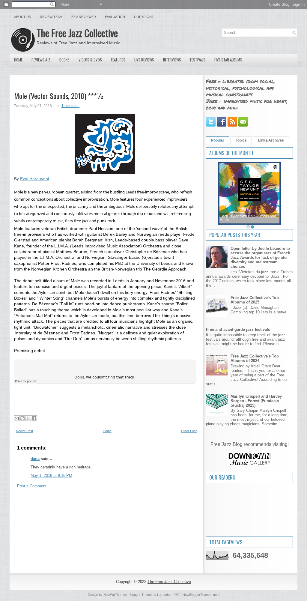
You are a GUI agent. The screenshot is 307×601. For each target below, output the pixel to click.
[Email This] (17, 418)
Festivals (197, 60)
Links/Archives (271, 140)
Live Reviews (144, 60)
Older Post (189, 431)
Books (64, 60)
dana (35, 458)
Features (118, 60)
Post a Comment (31, 486)
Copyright (144, 17)
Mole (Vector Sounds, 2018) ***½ (59, 95)
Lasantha (164, 595)
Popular (217, 140)
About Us (22, 17)
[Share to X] (28, 418)
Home (18, 60)
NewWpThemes (115, 595)
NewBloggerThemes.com (201, 595)
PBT (177, 595)
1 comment (70, 106)
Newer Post (24, 431)
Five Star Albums (228, 60)
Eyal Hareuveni (34, 178)
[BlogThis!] (22, 418)
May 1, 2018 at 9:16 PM (51, 475)
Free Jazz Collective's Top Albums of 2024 (255, 358)
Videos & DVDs (90, 60)
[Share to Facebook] (34, 418)
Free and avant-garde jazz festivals (238, 329)
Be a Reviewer (83, 17)
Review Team (51, 17)
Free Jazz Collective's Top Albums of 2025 (255, 299)
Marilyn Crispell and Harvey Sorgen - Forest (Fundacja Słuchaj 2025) (256, 401)
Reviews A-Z (40, 60)
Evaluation (115, 17)
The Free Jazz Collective (77, 33)
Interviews (172, 60)
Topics (241, 140)
